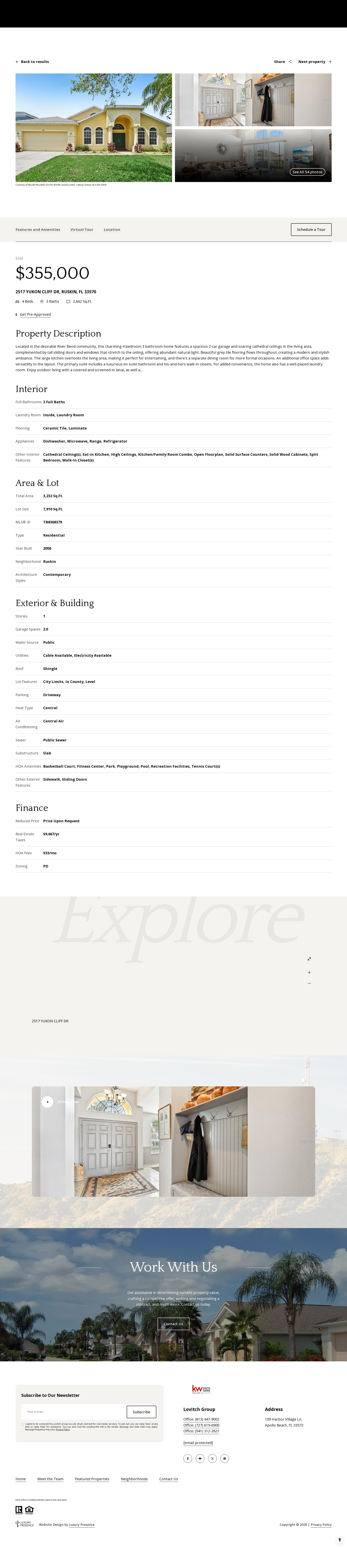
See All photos (307, 172)
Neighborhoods (134, 1478)
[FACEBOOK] (187, 1458)
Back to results (35, 61)
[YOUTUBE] (200, 1458)
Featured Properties (92, 1478)
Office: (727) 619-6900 (201, 1425)
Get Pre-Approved (35, 314)
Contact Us (173, 1323)
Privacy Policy (63, 1429)
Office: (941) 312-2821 (201, 1431)
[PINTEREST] (224, 1458)
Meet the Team (50, 1478)
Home (21, 1478)
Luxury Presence (82, 1524)
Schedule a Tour (311, 229)
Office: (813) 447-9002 (201, 1419)
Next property (311, 61)
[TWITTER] (212, 1458)
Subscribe (141, 1412)
